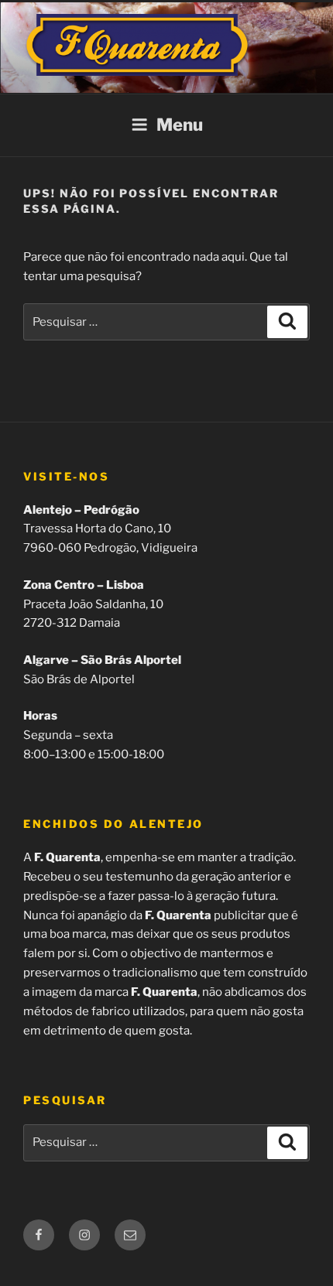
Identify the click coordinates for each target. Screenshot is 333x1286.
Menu (179, 125)
